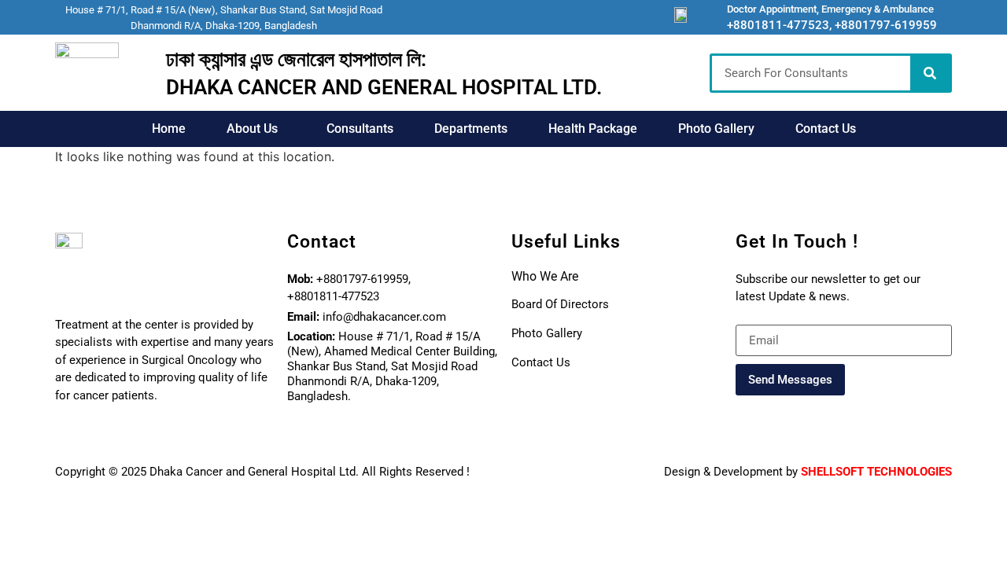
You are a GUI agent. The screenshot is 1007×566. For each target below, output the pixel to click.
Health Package (592, 128)
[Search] (930, 73)
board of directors (560, 304)
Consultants (359, 128)
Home (169, 128)
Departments (470, 128)
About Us (252, 128)
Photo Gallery (716, 128)
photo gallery (546, 333)
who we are (544, 276)
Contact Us (825, 128)
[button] (256, 129)
